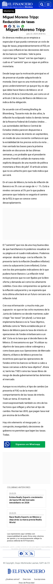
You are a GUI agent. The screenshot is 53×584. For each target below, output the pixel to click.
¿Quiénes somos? (13, 579)
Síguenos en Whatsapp (27, 444)
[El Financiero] (17, 4)
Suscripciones (39, 579)
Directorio (27, 579)
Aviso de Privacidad (26, 583)
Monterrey (9, 11)
